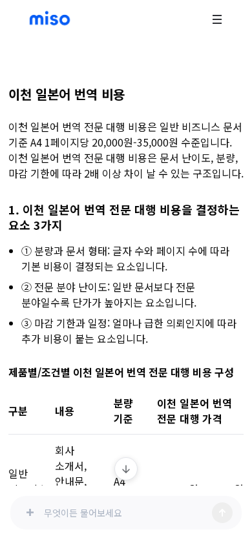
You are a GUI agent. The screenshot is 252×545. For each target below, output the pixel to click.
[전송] (222, 512)
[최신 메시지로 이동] (126, 468)
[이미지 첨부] (29, 512)
